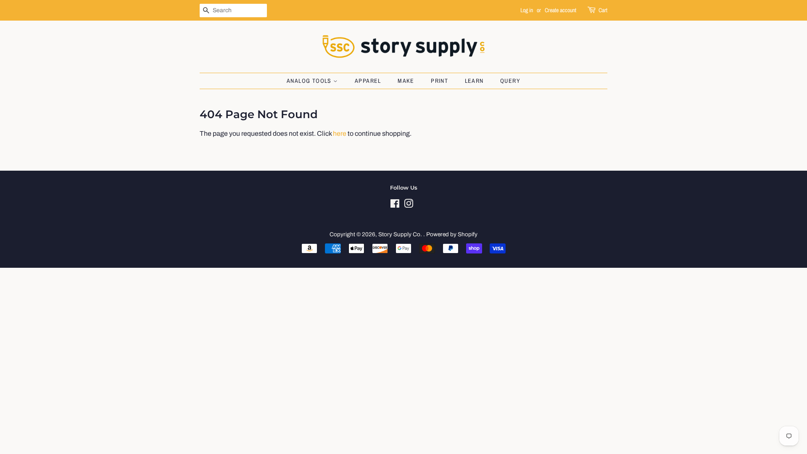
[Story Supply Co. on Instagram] (408, 205)
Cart (603, 10)
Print (439, 80)
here (339, 133)
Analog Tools (310, 80)
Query (510, 80)
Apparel (368, 80)
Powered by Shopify (451, 234)
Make (406, 80)
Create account (560, 10)
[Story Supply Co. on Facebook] (395, 205)
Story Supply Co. (400, 234)
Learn (474, 80)
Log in (526, 10)
